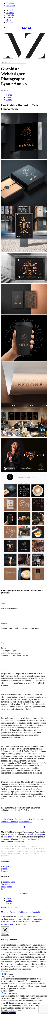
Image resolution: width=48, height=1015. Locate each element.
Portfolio (10, 15)
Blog (8, 20)
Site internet (6, 884)
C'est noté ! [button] (21, 924)
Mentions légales (8, 912)
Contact (9, 22)
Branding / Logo (8, 882)
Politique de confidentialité (29, 912)
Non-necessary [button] (7, 991)
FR (24, 27)
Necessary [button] (5, 971)
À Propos (5, 866)
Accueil (9, 10)
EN (29, 27)
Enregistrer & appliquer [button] (11, 1010)
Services (9, 17)
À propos (10, 12)
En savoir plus (7, 924)
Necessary (8, 974)
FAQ (3, 889)
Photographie (6, 887)
